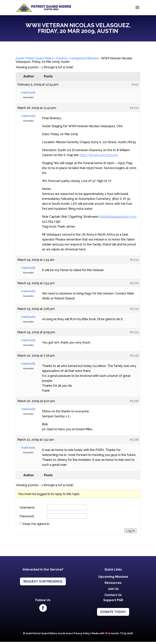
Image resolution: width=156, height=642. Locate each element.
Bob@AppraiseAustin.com (118, 216)
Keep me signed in (36, 524)
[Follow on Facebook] (43, 608)
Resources (113, 583)
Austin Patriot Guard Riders (35, 58)
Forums (61, 58)
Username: (27, 507)
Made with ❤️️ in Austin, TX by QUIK (112, 633)
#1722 (134, 283)
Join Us (113, 589)
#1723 (134, 309)
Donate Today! (113, 612)
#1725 (134, 355)
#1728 (134, 439)
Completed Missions (84, 58)
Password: (27, 516)
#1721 (134, 260)
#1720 (134, 108)
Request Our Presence (42, 581)
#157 (135, 84)
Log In (130, 530)
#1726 (134, 401)
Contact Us (113, 595)
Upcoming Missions (113, 577)
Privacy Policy (82, 633)
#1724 (134, 332)
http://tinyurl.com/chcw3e (99, 155)
